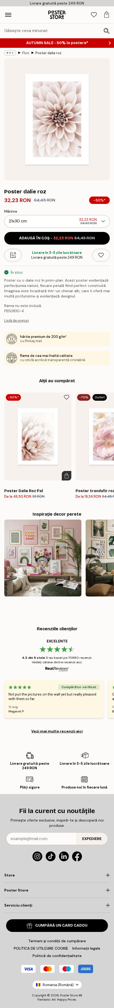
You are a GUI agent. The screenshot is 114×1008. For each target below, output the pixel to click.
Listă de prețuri (16, 320)
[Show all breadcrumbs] (10, 52)
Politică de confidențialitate (57, 955)
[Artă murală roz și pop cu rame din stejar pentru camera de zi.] (42, 558)
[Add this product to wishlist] (101, 255)
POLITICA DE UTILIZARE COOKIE (41, 948)
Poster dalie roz (49, 53)
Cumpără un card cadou (61, 925)
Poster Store (69, 995)
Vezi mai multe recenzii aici (57, 731)
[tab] (93, 15)
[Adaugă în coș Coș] (66, 475)
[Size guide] (13, 255)
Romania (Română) (58, 985)
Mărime (10, 211)
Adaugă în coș (57, 238)
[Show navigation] (8, 15)
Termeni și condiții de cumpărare (57, 941)
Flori (25, 53)
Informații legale (86, 948)
